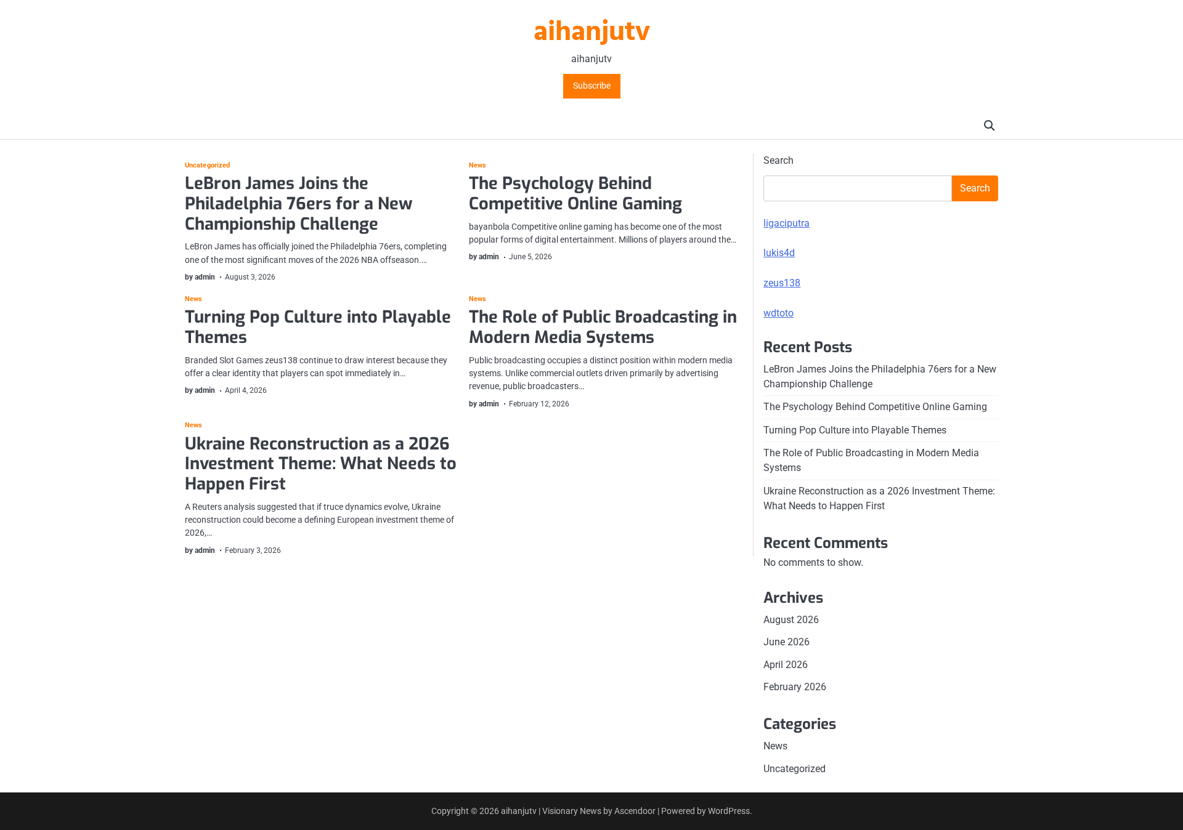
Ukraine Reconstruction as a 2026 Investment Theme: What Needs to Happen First (321, 464)
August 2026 (791, 620)
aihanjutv (592, 33)
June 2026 (786, 642)
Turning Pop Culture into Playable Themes (318, 327)
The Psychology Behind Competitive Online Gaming (575, 193)
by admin (200, 276)
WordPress (729, 811)
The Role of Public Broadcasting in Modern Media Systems (603, 327)
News (477, 165)
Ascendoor (635, 811)
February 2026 (794, 687)
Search (778, 160)
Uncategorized (207, 165)
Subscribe (592, 86)
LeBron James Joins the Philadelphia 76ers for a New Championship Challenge (299, 203)
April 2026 (785, 665)
